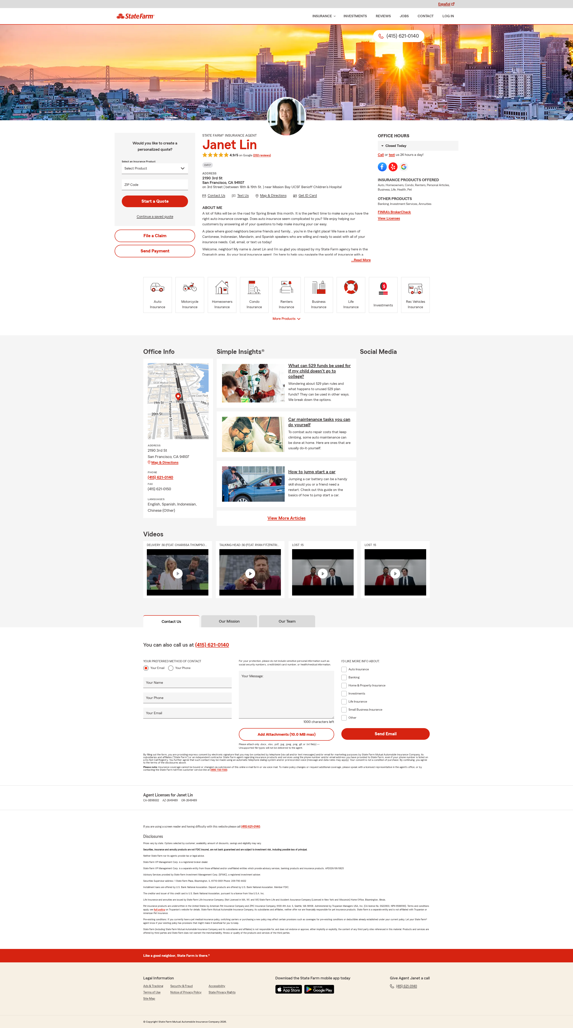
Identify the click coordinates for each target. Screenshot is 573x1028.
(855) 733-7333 (218, 769)
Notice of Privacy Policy (185, 992)
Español (444, 4)
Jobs (404, 16)
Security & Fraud (181, 986)
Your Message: (252, 676)
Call (381, 155)
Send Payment (155, 251)
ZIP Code (131, 185)
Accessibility (217, 986)
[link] (135, 16)
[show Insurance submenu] (334, 16)
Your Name (154, 682)
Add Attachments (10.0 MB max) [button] (287, 734)
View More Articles (286, 518)
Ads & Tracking (153, 986)
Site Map (149, 998)
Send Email (386, 734)
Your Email (157, 668)
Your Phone (182, 668)
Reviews (383, 16)
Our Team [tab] (287, 621)
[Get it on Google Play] (319, 989)
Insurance (322, 16)
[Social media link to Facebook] (382, 166)
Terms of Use (151, 992)
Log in (448, 16)
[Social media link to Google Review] (403, 166)
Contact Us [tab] (171, 621)
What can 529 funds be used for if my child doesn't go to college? (319, 371)
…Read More (361, 260)
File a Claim (155, 236)
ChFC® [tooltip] (207, 165)
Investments (355, 16)
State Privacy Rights (222, 992)
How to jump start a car (312, 472)
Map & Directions (164, 462)
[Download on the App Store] (288, 989)
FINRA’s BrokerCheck (394, 212)
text (392, 155)
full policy (159, 909)
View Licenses (389, 218)
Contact (426, 16)
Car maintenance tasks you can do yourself (319, 422)
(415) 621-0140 (160, 477)
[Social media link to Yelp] (393, 166)
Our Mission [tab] (229, 621)
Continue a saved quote (155, 216)
